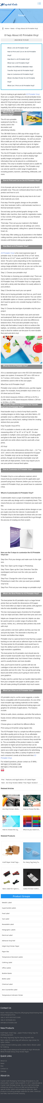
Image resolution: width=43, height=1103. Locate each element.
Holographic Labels (8, 930)
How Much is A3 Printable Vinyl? (18, 59)
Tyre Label (5, 919)
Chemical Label (7, 984)
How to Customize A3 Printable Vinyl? (20, 74)
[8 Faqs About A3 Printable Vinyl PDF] (2, 770)
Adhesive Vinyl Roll (8, 941)
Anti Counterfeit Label (9, 990)
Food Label (5, 913)
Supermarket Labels (9, 908)
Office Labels (6, 968)
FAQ (2, 1066)
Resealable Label (8, 924)
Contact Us (4, 1069)
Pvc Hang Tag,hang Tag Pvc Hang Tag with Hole (17, 1037)
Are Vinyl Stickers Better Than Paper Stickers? (22, 783)
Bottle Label (6, 979)
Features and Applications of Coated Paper (21, 780)
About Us (4, 1061)
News (12, 28)
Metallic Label (7, 903)
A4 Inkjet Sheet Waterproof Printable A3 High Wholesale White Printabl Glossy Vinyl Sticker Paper (20, 1051)
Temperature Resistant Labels (12, 957)
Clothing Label (7, 962)
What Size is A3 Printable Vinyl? (18, 63)
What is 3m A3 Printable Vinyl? (18, 48)
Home (7, 28)
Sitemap (3, 1071)
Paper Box (5, 952)
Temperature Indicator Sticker (12, 995)
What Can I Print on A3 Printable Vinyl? (20, 85)
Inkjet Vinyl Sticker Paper (10, 946)
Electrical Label (7, 935)
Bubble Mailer (7, 973)
